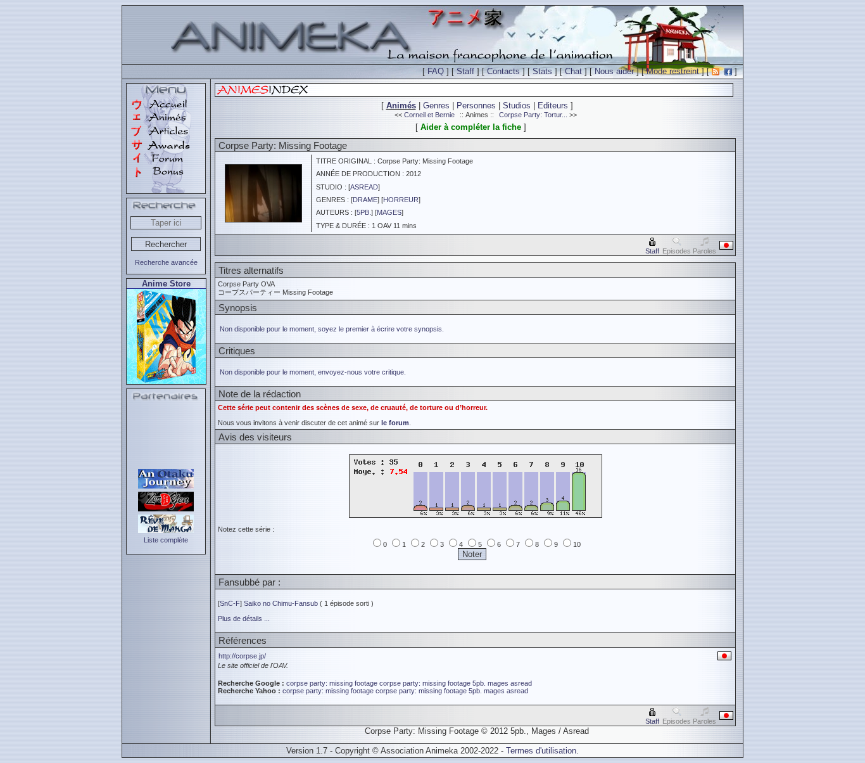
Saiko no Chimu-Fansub (281, 603)
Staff (465, 71)
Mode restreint (673, 71)
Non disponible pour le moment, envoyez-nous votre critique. (313, 372)
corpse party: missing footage (331, 683)
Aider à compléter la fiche (470, 127)
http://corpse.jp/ (242, 656)
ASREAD (364, 187)
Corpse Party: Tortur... (533, 115)
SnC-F (230, 603)
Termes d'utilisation (541, 750)
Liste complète (166, 540)
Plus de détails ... (244, 618)
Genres (436, 105)
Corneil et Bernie (429, 115)
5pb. (479, 683)
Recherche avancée (166, 262)
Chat (573, 71)
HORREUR (401, 199)
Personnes (476, 105)
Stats (542, 71)
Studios (517, 105)
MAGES (389, 212)
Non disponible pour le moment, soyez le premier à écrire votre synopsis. (332, 329)
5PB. (364, 212)
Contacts (503, 71)
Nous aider (614, 71)
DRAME (365, 199)
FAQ (435, 71)
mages (498, 683)
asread (521, 683)
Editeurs (553, 105)
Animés (401, 105)
